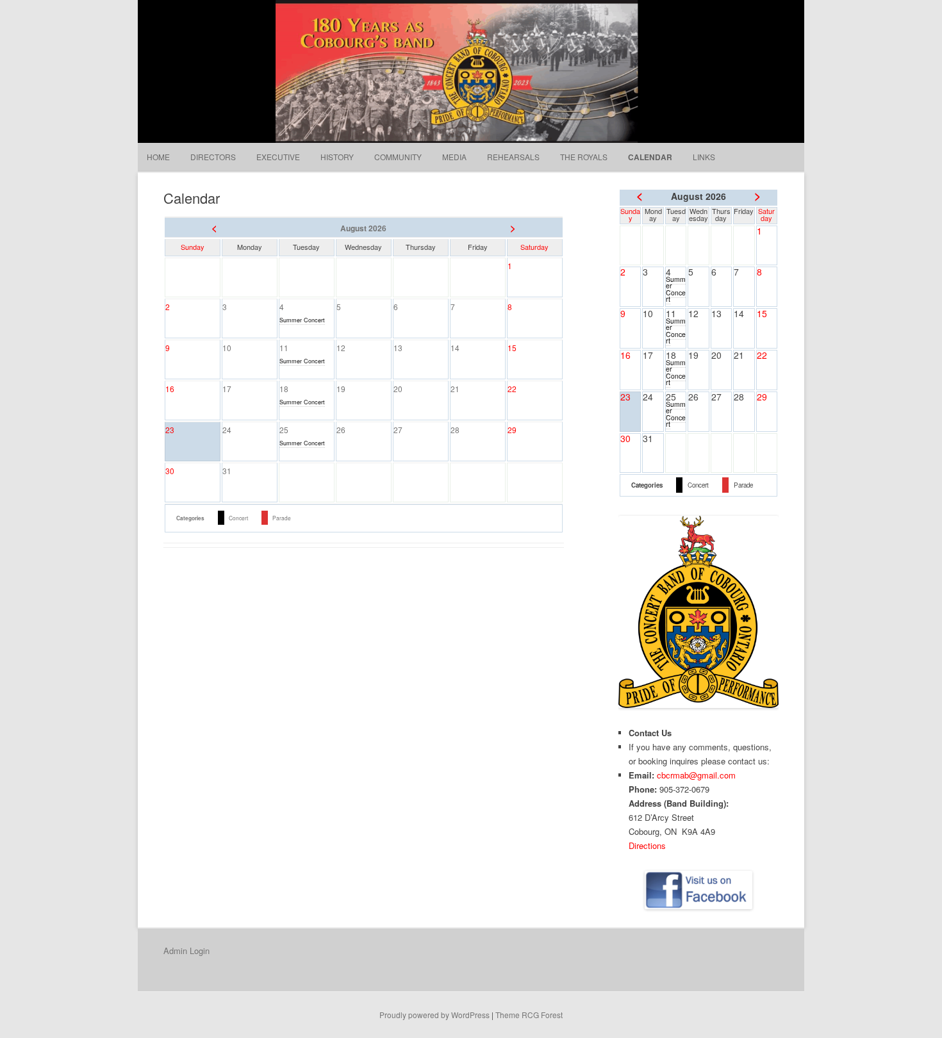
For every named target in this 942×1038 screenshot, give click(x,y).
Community (398, 156)
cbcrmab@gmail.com (696, 775)
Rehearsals (513, 156)
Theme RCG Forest (529, 1014)
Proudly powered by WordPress (434, 1014)
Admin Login (186, 950)
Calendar (650, 157)
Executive (278, 156)
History (337, 156)
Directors (213, 156)
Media (454, 156)
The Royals (583, 156)
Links (704, 156)
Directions (647, 845)
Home (158, 156)
